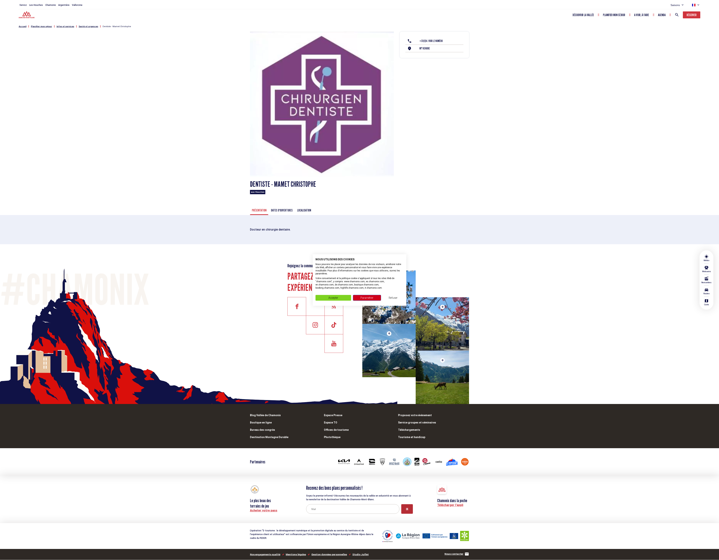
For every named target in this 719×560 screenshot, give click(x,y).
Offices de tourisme (336, 429)
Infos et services (65, 26)
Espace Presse (333, 415)
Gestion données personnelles (329, 554)
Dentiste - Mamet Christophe (117, 26)
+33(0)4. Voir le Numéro (431, 41)
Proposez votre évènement (415, 415)
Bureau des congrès (262, 429)
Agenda (662, 15)
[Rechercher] (677, 15)
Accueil (22, 26)
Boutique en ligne (261, 422)
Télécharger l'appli (450, 505)
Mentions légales (296, 554)
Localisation (304, 210)
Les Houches (36, 5)
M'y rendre (424, 48)
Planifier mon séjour (614, 15)
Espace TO (330, 422)
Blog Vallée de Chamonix (265, 415)
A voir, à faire (641, 15)
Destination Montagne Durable (269, 437)
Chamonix (50, 5)
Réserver (692, 15)
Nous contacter (454, 554)
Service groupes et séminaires (417, 422)
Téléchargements (409, 429)
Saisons (675, 5)
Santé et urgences (88, 26)
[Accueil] (27, 15)
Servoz (23, 5)
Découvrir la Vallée (583, 15)
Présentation (259, 210)
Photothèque (332, 437)
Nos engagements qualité (265, 554)
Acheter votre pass (263, 510)
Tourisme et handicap (411, 437)
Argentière (63, 5)
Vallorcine (77, 5)
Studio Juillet (360, 554)
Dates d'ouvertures (282, 210)
